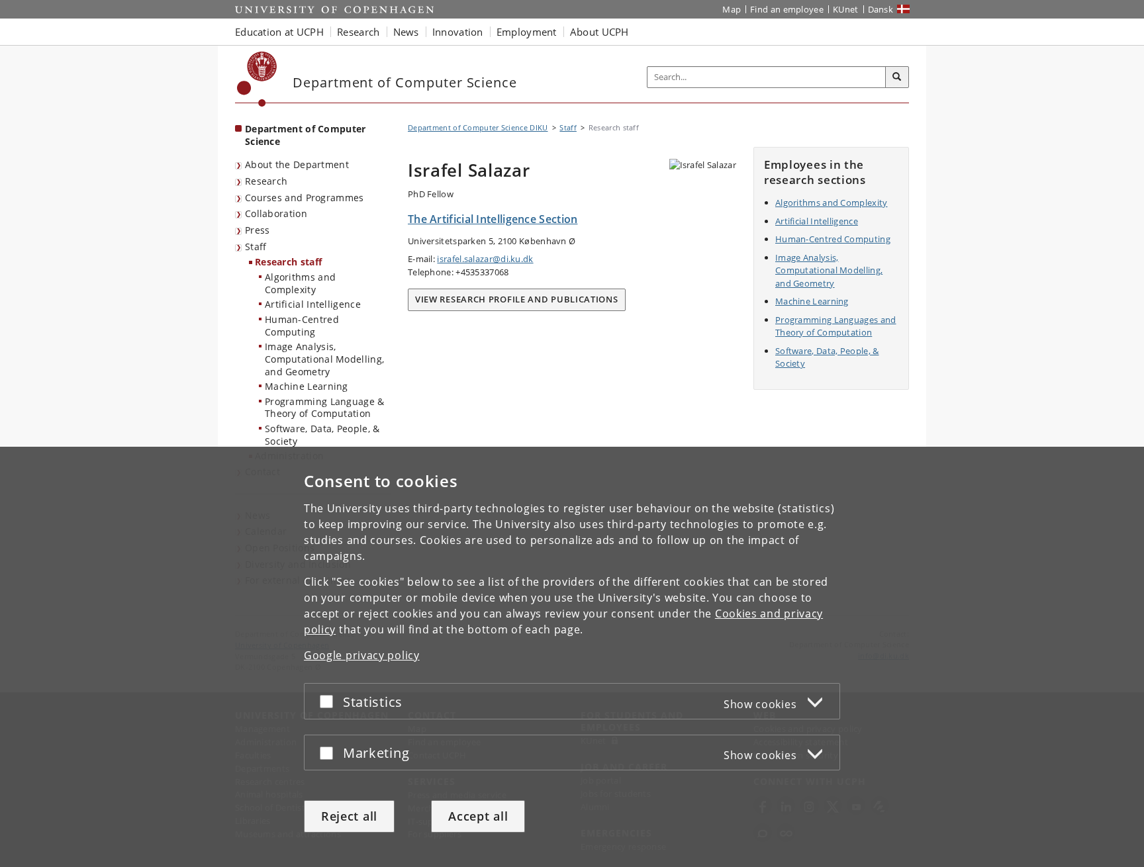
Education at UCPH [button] (279, 31)
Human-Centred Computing (302, 325)
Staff (256, 246)
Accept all (478, 816)
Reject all (349, 816)
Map (731, 9)
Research (266, 181)
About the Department (297, 164)
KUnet (846, 9)
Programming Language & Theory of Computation (325, 407)
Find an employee (787, 9)
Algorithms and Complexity (300, 283)
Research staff (288, 261)
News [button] (406, 31)
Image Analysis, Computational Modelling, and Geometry (324, 358)
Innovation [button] (457, 31)
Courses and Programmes (304, 197)
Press (257, 230)
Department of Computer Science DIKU (478, 127)
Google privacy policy (362, 655)
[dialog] (572, 657)
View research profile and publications (516, 299)
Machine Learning (306, 386)
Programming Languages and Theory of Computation (835, 326)
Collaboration (276, 213)
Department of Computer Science (305, 135)
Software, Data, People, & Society (322, 434)
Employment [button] (527, 31)
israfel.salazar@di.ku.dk (485, 259)
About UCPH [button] (599, 31)
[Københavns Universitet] (257, 79)
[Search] (897, 77)
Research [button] (358, 31)
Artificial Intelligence (313, 304)
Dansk (881, 9)
